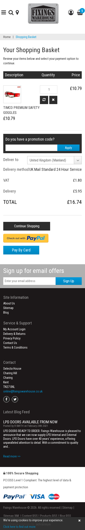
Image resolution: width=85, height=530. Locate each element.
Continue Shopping (26, 226)
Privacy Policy (11, 338)
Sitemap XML (11, 516)
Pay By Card (21, 250)
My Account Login (14, 329)
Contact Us (10, 343)
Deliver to (10, 159)
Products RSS (48, 516)
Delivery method (16, 169)
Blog (6, 312)
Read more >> (11, 456)
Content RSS (30, 516)
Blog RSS (65, 516)
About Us (9, 303)
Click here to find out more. (19, 526)
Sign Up (68, 281)
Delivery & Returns (14, 334)
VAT (6, 180)
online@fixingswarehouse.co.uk (22, 391)
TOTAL (10, 202)
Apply (68, 148)
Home (7, 37)
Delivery (9, 191)
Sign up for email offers (33, 270)
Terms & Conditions (15, 347)
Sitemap (8, 308)
